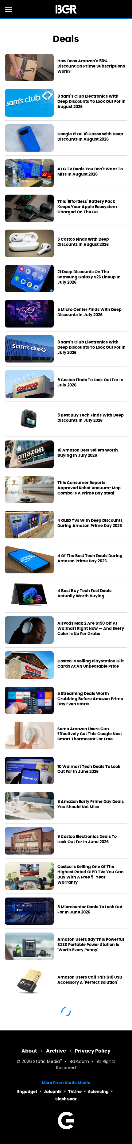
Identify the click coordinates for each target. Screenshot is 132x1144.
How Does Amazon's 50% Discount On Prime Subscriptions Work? (91, 66)
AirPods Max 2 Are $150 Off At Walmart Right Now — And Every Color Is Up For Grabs (90, 628)
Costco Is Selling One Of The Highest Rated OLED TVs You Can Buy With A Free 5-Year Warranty (90, 874)
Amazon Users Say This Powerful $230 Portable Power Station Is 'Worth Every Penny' (90, 944)
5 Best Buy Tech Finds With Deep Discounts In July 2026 (90, 418)
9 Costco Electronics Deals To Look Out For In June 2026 (87, 839)
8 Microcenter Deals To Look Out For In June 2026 (89, 910)
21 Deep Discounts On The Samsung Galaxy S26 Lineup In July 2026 (89, 277)
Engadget (27, 1091)
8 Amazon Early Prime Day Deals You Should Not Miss (90, 804)
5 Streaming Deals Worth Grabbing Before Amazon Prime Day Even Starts (90, 699)
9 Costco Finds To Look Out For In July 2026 (90, 383)
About (29, 1051)
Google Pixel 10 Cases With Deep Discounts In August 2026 (90, 137)
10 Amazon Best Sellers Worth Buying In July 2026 (87, 453)
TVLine (75, 1091)
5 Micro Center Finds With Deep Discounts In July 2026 (89, 312)
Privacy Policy (93, 1051)
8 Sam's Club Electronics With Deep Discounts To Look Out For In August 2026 (91, 101)
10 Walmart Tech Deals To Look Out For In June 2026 (88, 769)
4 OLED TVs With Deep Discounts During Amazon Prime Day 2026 (89, 523)
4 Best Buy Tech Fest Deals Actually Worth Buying (84, 593)
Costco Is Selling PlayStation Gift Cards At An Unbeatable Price (90, 664)
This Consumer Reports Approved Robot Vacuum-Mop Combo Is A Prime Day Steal (89, 488)
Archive (56, 1051)
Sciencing (98, 1091)
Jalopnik (53, 1091)
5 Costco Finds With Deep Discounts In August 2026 (83, 242)
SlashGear (66, 1099)
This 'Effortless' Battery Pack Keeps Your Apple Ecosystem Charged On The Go (87, 207)
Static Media (46, 1061)
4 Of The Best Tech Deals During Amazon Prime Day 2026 (89, 558)
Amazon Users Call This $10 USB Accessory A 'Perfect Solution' (89, 980)
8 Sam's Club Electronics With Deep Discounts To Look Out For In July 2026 (91, 347)
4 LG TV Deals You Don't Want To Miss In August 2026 (90, 172)
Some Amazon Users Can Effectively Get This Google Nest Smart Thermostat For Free (89, 734)
